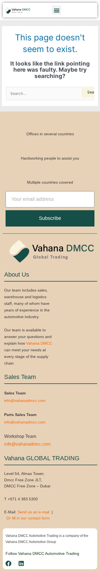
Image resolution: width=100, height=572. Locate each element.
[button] (56, 10)
